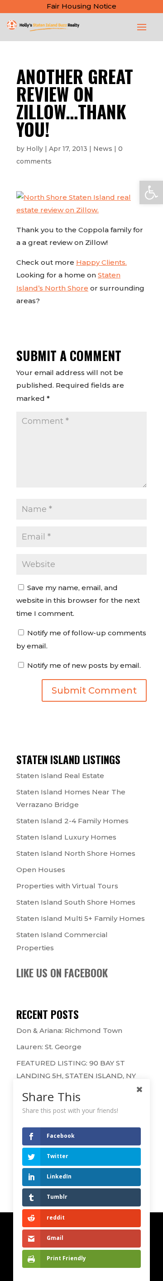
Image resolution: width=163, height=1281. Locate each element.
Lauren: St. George (49, 1046)
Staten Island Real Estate (60, 775)
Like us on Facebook (62, 973)
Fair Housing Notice (81, 6)
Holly (34, 149)
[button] (151, 192)
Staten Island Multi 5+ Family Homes (80, 918)
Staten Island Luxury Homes (66, 837)
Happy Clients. (101, 262)
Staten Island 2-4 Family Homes (72, 820)
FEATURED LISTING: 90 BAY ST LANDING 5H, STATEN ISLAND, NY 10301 (76, 1076)
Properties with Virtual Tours (67, 886)
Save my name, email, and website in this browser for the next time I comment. (78, 600)
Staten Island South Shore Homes (75, 902)
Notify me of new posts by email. (84, 665)
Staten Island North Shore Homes (75, 853)
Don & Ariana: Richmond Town (69, 1030)
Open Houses (40, 869)
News (102, 149)
